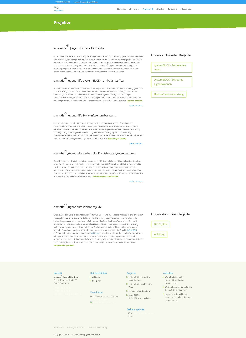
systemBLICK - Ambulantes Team (170, 67)
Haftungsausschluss (75, 327)
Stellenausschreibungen (143, 313)
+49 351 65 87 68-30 (62, 288)
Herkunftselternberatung (169, 94)
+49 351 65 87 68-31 (62, 291)
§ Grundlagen (186, 9)
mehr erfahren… (136, 105)
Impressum (59, 327)
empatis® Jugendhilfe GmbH (87, 334)
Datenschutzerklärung (97, 327)
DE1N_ (96, 281)
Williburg (95, 233)
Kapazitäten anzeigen (99, 299)
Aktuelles (160, 9)
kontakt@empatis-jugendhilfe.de (68, 294)
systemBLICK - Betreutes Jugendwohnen (168, 82)
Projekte (146, 9)
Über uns (133, 9)
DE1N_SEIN (132, 230)
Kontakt (171, 9)
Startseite (121, 9)
